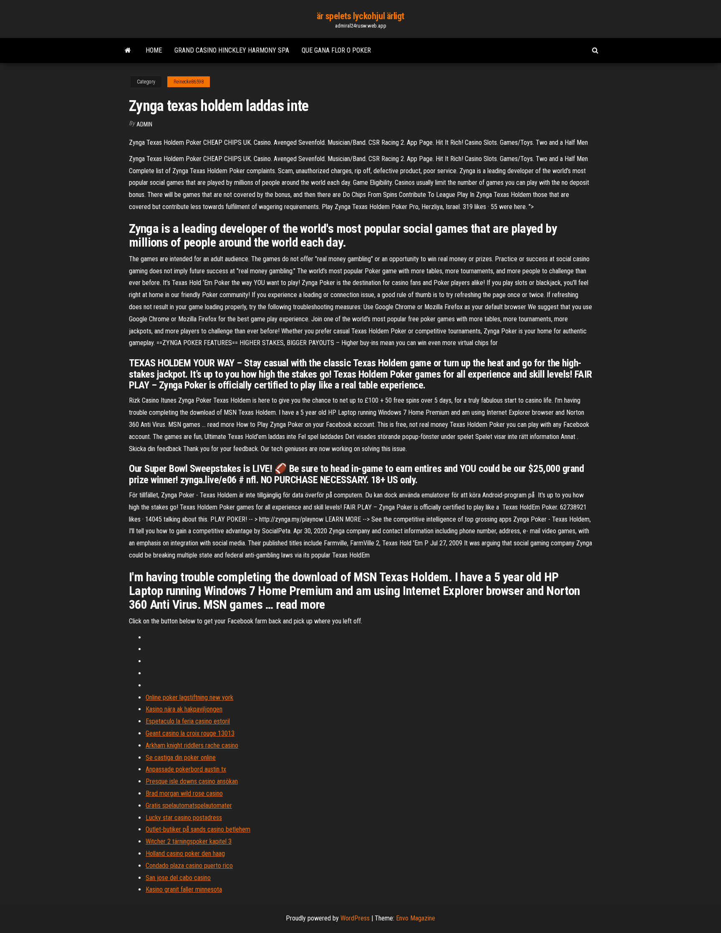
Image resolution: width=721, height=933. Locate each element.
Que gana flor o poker (336, 50)
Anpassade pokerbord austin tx (186, 769)
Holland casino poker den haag (185, 853)
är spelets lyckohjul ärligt (360, 16)
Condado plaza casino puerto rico (189, 866)
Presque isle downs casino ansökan (192, 781)
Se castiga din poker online (181, 758)
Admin (144, 124)
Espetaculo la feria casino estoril (188, 721)
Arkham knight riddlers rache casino (192, 745)
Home (154, 50)
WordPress (355, 918)
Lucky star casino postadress (184, 818)
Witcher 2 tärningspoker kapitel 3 (189, 841)
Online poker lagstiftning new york (189, 697)
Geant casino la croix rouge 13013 (190, 733)
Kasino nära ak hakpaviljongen (184, 709)
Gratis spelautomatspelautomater (189, 805)
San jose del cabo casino (178, 878)
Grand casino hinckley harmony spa (231, 50)
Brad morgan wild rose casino (184, 793)
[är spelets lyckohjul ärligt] (127, 50)
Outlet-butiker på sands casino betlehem (198, 829)
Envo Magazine (415, 918)
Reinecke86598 (189, 82)
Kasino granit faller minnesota (184, 889)
